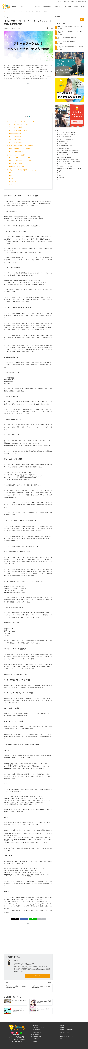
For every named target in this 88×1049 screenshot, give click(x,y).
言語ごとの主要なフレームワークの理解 (20, 148)
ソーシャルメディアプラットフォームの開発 (21, 160)
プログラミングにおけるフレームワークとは (21, 121)
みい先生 (51, 28)
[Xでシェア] (15, 919)
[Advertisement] (28, 97)
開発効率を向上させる (15, 133)
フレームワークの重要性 (16, 127)
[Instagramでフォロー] (12, 1033)
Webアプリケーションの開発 (17, 166)
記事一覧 (37, 976)
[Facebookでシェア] (24, 919)
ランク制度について (39, 1027)
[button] (41, 919)
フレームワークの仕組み (16, 143)
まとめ (10, 185)
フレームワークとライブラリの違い (19, 124)
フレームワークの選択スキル (17, 151)
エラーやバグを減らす (15, 136)
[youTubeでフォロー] (17, 1033)
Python (12, 173)
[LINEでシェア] (33, 919)
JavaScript (13, 181)
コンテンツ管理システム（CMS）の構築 (20, 158)
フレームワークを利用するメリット (19, 130)
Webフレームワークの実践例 (17, 155)
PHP (11, 175)
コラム (7, 17)
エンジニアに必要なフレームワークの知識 (21, 146)
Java (11, 178)
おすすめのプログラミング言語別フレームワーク (22, 170)
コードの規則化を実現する (16, 139)
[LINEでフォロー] (21, 1033)
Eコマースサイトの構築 (16, 163)
